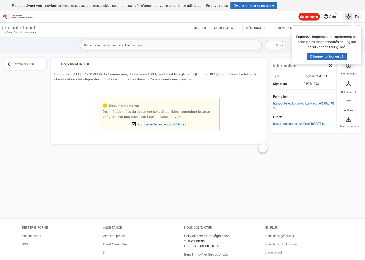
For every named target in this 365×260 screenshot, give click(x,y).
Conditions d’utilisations (281, 244)
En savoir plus (217, 5)
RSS (25, 244)
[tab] (348, 68)
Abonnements (31, 236)
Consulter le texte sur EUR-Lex (158, 124)
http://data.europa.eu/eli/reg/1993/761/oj (299, 124)
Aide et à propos (114, 236)
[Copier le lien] (293, 97)
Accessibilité (273, 253)
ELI (105, 253)
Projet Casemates (115, 244)
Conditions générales (279, 236)
